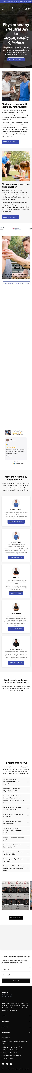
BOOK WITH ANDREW (16, 557)
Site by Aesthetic (25, 1069)
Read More (9, 456)
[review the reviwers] (7, 445)
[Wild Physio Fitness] (16, 9)
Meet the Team (5, 1021)
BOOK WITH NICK (16, 593)
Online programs (6, 1032)
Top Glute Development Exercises (13, 904)
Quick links (4, 1027)
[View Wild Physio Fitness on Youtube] (11, 1064)
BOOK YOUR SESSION (10, 142)
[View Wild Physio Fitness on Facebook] (7, 1064)
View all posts (16, 917)
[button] (25, 9)
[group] (16, 1)
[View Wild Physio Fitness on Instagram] (3, 1064)
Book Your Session (16, 59)
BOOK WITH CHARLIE (16, 629)
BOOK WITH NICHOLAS (16, 522)
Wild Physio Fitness (11, 1069)
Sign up (16, 981)
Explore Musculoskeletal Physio (16, 283)
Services (4, 1015)
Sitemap (18, 1069)
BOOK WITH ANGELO (16, 663)
